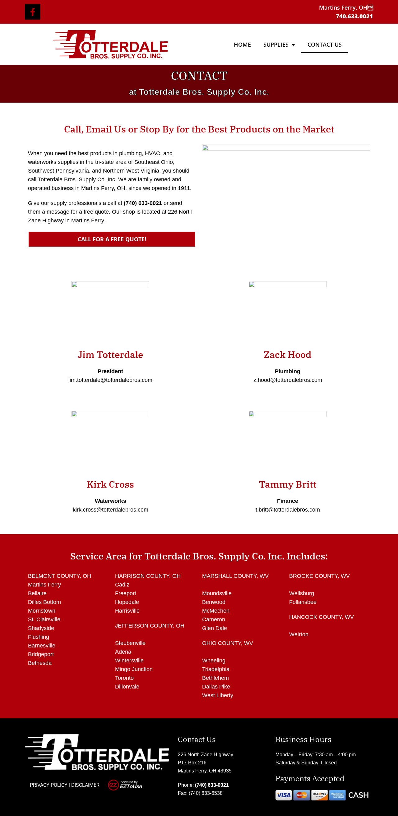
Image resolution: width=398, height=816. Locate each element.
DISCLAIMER (85, 785)
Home (242, 44)
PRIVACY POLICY (48, 785)
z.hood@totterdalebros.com (287, 380)
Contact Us (325, 44)
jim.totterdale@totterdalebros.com (110, 380)
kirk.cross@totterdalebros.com (110, 510)
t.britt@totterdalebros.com (288, 510)
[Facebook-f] (32, 12)
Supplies (276, 44)
